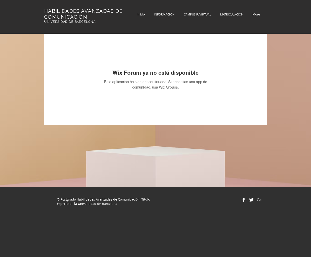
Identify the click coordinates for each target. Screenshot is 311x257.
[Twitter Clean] (251, 199)
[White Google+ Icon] (259, 199)
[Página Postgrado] (243, 199)
